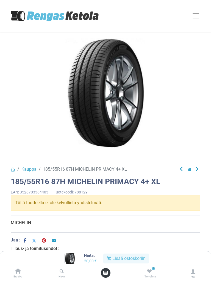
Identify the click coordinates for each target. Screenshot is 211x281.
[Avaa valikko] (105, 272)
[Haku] (61, 271)
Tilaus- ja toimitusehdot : (35, 248)
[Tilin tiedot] (193, 271)
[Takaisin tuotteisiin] (189, 169)
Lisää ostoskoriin (128, 258)
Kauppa (29, 169)
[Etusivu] (18, 271)
